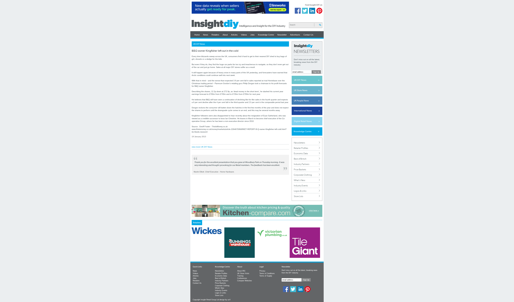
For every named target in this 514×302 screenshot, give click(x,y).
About (225, 35)
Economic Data (301, 153)
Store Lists (298, 196)
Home (197, 35)
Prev (193, 249)
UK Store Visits (243, 273)
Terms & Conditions (267, 273)
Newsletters (299, 142)
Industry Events (301, 185)
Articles (234, 35)
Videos (244, 35)
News (205, 35)
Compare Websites (244, 281)
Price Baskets (300, 169)
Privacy (262, 271)
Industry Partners (301, 164)
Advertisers (295, 35)
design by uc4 (225, 300)
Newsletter (282, 35)
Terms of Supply (265, 276)
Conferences (242, 278)
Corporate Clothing (303, 174)
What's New (299, 180)
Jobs (252, 35)
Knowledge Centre (266, 35)
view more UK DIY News (202, 147)
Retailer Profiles (301, 148)
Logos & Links (300, 191)
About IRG (241, 271)
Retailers (215, 35)
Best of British (300, 158)
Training (240, 276)
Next (267, 249)
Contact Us (308, 35)
